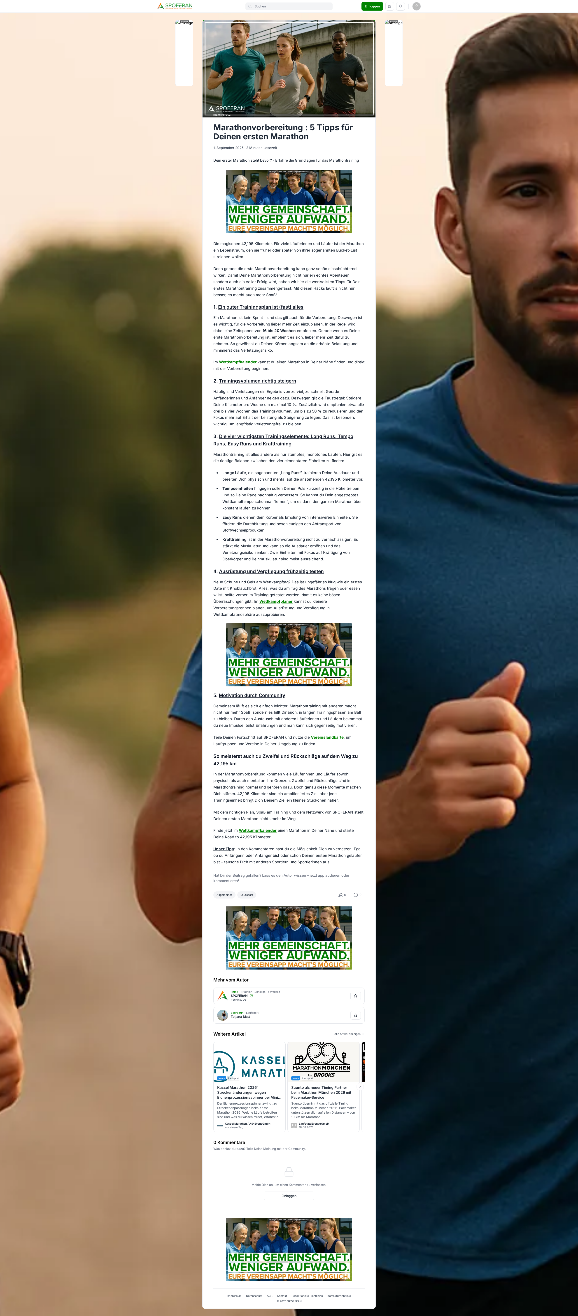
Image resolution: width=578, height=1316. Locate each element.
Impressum (234, 1296)
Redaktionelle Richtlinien (307, 1296)
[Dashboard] (389, 6)
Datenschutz (254, 1296)
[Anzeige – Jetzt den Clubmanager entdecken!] (289, 201)
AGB (270, 1296)
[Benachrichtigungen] (400, 6)
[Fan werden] (355, 996)
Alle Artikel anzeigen (347, 1034)
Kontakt (282, 1296)
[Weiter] (360, 1086)
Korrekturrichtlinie (339, 1296)
